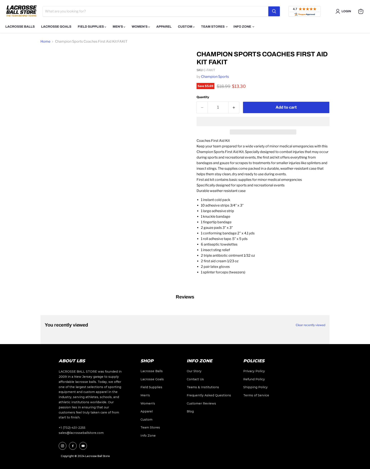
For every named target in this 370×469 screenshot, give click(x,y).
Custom (185, 26)
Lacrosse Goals (56, 26)
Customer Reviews (201, 403)
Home (45, 41)
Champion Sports (215, 77)
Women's (140, 26)
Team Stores (213, 26)
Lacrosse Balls (20, 26)
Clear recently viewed (310, 325)
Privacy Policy (254, 371)
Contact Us (195, 379)
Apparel (164, 26)
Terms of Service (256, 395)
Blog (190, 411)
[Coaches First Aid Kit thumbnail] (48, 59)
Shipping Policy (255, 387)
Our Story (194, 371)
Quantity (203, 97)
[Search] (274, 11)
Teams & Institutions (203, 387)
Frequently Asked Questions (209, 395)
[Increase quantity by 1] (233, 107)
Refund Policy (254, 379)
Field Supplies (91, 26)
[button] (263, 121)
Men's (118, 26)
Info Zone (242, 26)
